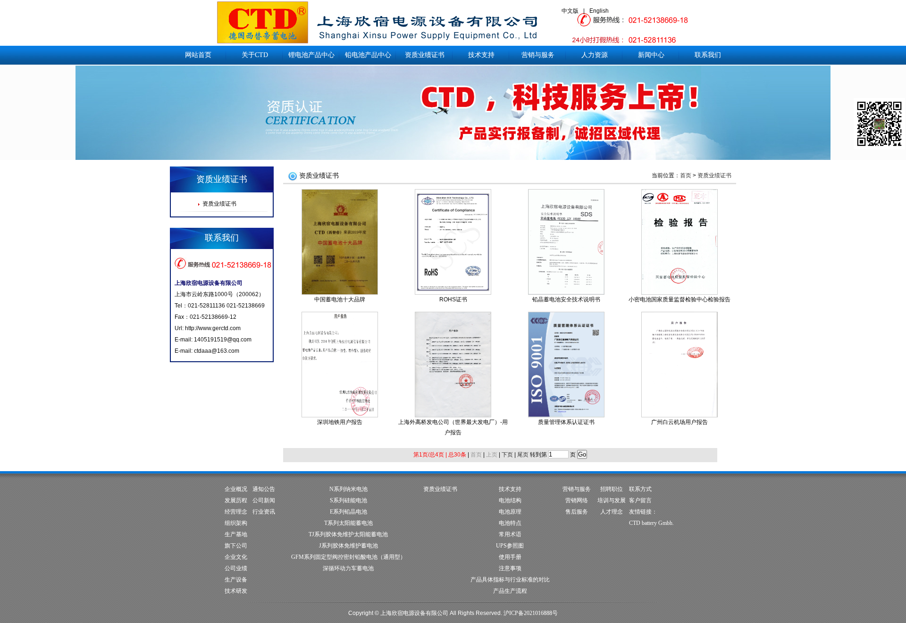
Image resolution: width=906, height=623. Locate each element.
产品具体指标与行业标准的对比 (510, 579)
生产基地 (236, 534)
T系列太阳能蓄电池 (348, 523)
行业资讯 (263, 511)
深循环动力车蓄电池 (348, 568)
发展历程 (236, 500)
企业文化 (236, 557)
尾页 (522, 454)
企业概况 (236, 489)
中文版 (570, 11)
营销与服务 (537, 54)
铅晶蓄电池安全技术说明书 (566, 299)
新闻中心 (651, 54)
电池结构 (510, 500)
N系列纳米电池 (348, 489)
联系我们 (708, 54)
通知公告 (263, 489)
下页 (507, 454)
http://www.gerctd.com (213, 328)
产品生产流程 (510, 591)
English (599, 11)
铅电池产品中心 (368, 54)
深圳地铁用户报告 (339, 422)
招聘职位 (611, 489)
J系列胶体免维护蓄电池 (348, 545)
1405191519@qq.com (223, 339)
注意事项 (510, 568)
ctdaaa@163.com (216, 351)
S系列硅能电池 (348, 500)
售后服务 (576, 511)
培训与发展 (611, 500)
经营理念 (236, 511)
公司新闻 (263, 500)
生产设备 (236, 579)
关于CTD (255, 54)
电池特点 (510, 523)
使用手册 (510, 557)
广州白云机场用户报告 (679, 422)
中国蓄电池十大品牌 (339, 299)
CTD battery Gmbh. (651, 523)
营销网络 (576, 500)
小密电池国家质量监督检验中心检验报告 (679, 299)
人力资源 (594, 54)
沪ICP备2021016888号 (530, 613)
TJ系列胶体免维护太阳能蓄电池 (348, 534)
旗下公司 (236, 545)
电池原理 (510, 511)
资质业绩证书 (425, 54)
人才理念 (611, 511)
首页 (685, 175)
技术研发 (236, 591)
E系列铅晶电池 (348, 511)
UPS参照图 (510, 545)
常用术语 (510, 534)
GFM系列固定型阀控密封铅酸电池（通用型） (348, 557)
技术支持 (481, 54)
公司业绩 (236, 568)
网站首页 (198, 54)
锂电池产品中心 (311, 54)
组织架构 (236, 523)
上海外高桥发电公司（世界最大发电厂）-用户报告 (453, 427)
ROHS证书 (453, 299)
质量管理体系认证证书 (566, 422)
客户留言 (640, 500)
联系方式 (640, 489)
